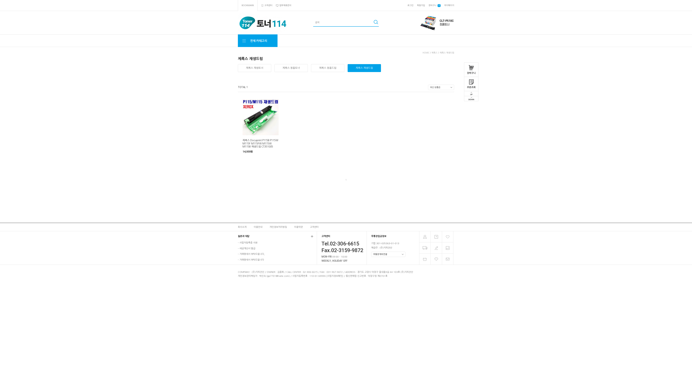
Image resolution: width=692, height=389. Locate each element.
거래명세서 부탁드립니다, (252, 254)
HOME (426, 53)
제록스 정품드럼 (327, 68)
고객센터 (314, 227)
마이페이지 (449, 5)
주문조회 (471, 87)
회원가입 (421, 5)
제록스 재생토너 (254, 68)
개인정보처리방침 (278, 227)
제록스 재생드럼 (447, 53)
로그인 (410, 5)
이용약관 (298, 227)
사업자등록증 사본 (248, 243)
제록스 (434, 53)
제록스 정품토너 (291, 68)
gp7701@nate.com (278, 276)
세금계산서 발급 (247, 248)
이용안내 (258, 227)
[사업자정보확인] (334, 276)
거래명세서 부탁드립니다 (251, 260)
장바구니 (471, 73)
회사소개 (242, 227)
